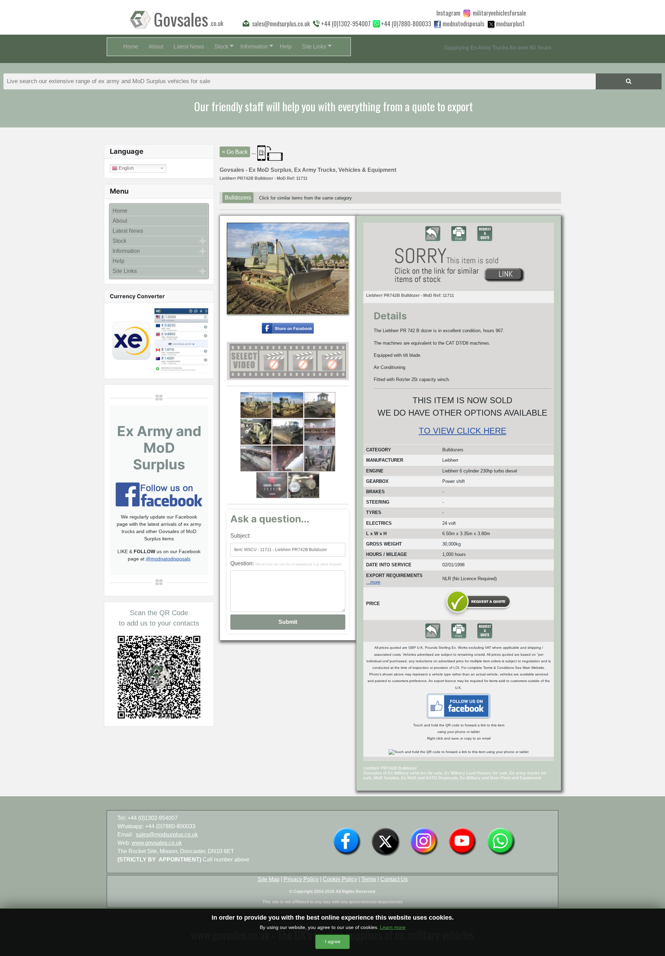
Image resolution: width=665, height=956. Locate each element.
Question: (286, 563)
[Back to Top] (652, 943)
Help (118, 261)
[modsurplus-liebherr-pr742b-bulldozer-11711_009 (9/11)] (319, 458)
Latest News (128, 231)
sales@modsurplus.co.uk (167, 835)
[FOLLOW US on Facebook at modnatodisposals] (437, 24)
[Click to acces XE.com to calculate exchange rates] (159, 340)
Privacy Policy (301, 879)
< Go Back (235, 152)
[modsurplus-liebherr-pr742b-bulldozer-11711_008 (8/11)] (287, 458)
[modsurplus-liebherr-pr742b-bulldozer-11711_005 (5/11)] (287, 432)
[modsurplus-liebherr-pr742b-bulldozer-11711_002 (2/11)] (287, 405)
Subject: (240, 536)
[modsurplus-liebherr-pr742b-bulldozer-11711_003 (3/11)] (319, 405)
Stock (119, 241)
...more (373, 582)
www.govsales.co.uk (157, 843)
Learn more (393, 927)
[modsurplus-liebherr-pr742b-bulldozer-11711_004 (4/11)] (256, 432)
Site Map (269, 879)
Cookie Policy (340, 879)
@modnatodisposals (168, 558)
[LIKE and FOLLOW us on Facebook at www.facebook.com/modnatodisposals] (347, 841)
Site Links (125, 271)
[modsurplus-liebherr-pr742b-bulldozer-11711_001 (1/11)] (256, 405)
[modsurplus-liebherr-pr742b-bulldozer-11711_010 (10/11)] (271, 485)
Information (126, 251)
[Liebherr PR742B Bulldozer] (288, 328)
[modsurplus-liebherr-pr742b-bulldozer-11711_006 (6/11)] (319, 432)
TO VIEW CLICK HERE (462, 430)
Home (120, 211)
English (125, 167)
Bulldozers (238, 198)
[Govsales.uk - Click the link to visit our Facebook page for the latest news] (458, 705)
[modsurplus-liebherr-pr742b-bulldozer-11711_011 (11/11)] (303, 485)
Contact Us (394, 879)
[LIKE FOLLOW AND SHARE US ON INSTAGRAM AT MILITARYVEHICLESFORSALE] (499, 12)
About (120, 221)
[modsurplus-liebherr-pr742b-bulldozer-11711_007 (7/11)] (256, 458)
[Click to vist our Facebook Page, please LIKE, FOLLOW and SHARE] (159, 494)
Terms (368, 879)
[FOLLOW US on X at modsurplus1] (510, 23)
